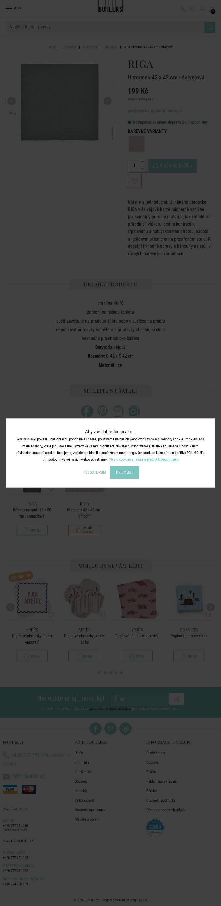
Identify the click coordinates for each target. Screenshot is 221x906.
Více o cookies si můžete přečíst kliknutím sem (144, 459)
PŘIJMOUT (124, 472)
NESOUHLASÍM (94, 472)
